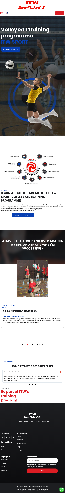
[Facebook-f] (13, 436)
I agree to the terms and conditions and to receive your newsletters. (41, 464)
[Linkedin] (9, 436)
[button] (1, 11)
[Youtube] (6, 436)
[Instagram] (2, 436)
